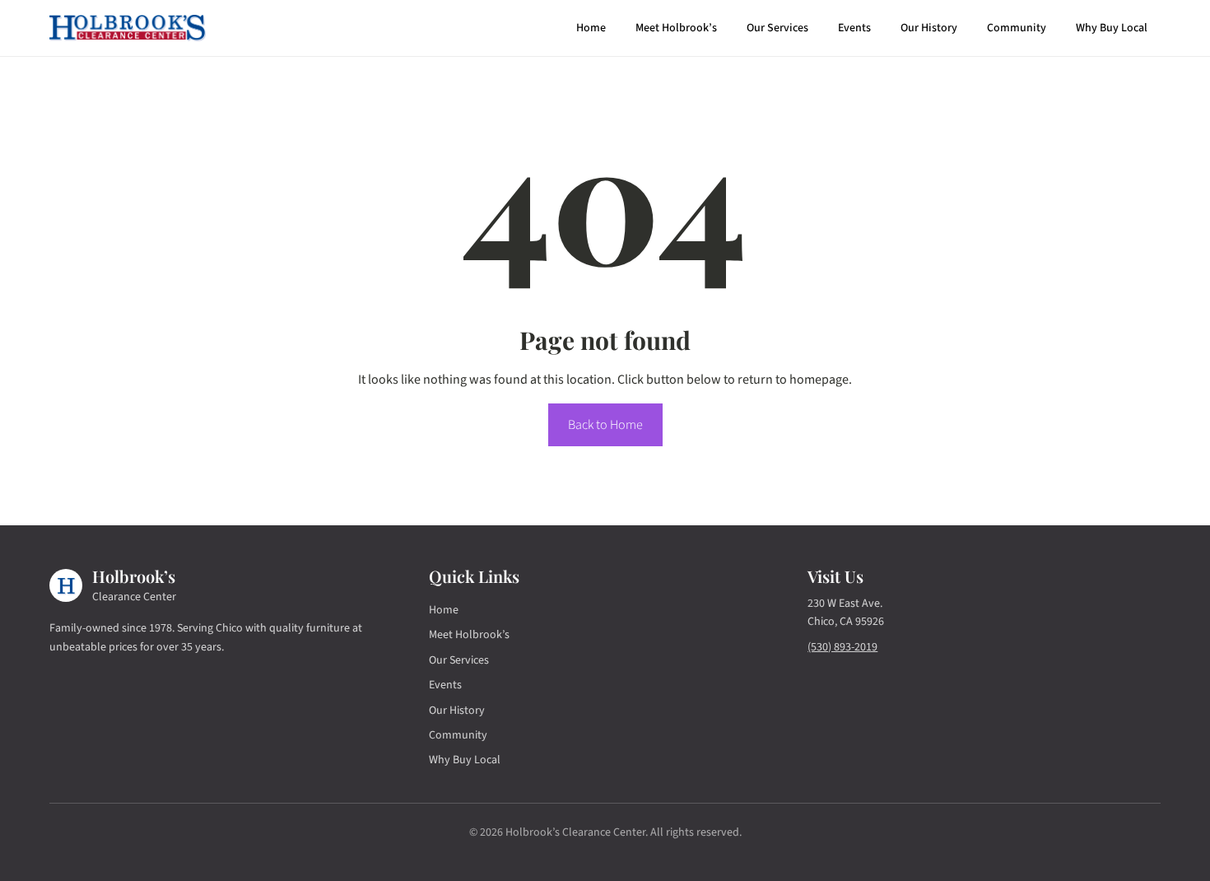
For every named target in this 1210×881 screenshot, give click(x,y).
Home (591, 28)
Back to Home (605, 425)
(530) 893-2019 (842, 647)
